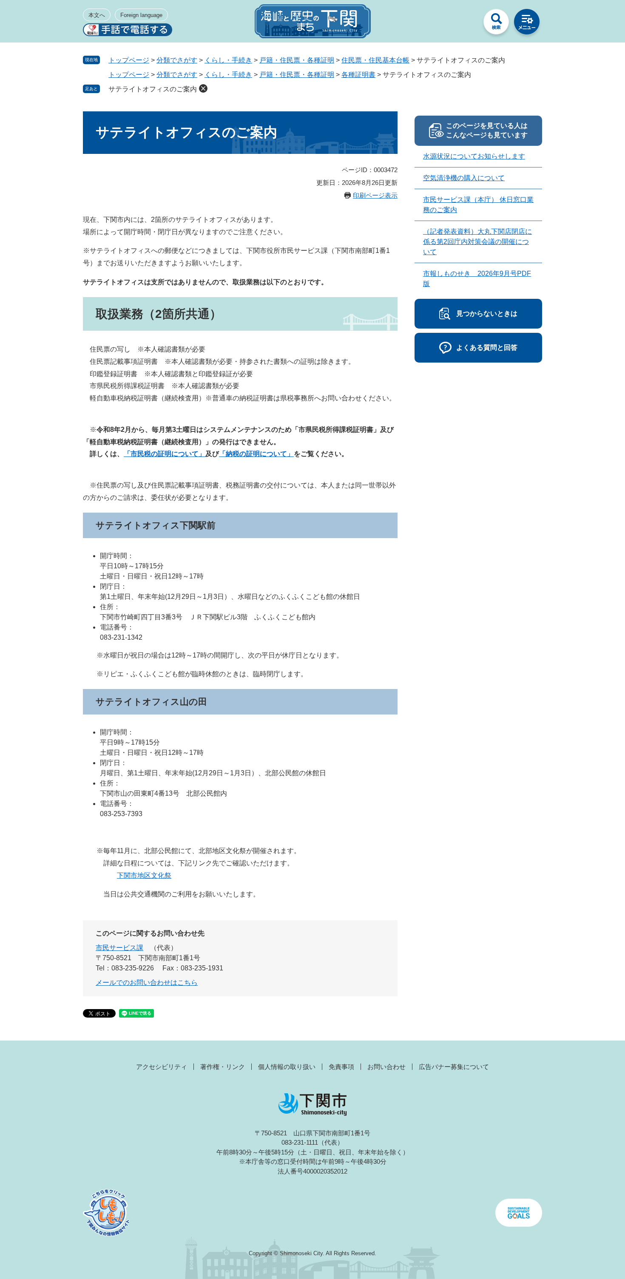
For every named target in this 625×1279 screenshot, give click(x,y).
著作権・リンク (222, 1066)
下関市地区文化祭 (144, 875)
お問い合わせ (386, 1066)
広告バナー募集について (454, 1066)
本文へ (96, 15)
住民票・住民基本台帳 (375, 60)
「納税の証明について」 (256, 453)
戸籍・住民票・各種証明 (296, 60)
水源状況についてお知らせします (474, 156)
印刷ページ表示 (375, 195)
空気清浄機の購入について (464, 177)
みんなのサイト (465, 24)
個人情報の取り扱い (286, 1066)
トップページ (128, 60)
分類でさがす (176, 60)
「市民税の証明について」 (164, 453)
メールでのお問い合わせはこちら (147, 982)
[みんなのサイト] (465, 24)
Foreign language (141, 15)
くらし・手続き (228, 60)
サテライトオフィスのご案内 (152, 89)
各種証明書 (358, 74)
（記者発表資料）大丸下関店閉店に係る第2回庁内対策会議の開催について (477, 241)
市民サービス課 (119, 947)
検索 (496, 24)
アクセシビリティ (161, 1066)
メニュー (526, 24)
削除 (203, 88)
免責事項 (341, 1066)
